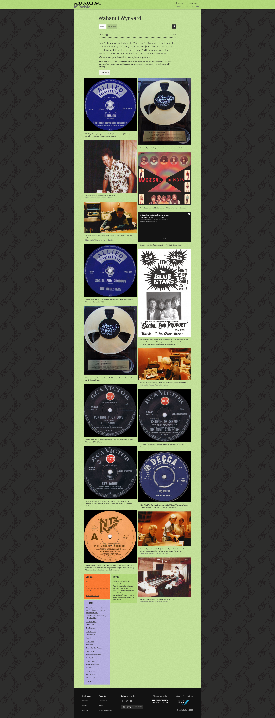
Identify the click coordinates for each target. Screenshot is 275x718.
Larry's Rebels (90, 651)
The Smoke (89, 645)
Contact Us (103, 701)
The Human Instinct (92, 665)
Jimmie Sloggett (91, 661)
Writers (101, 705)
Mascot (88, 638)
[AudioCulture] (87, 5)
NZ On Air (183, 702)
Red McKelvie (90, 635)
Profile (102, 26)
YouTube (130, 701)
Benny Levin (90, 641)
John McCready (91, 631)
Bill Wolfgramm (91, 621)
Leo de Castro (90, 671)
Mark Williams (90, 675)
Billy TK (88, 668)
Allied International (92, 595)
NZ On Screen (160, 701)
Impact (88, 591)
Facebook (174, 26)
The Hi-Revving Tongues (94, 648)
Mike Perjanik (90, 678)
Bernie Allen (90, 625)
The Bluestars (90, 628)
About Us (102, 696)
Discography (112, 26)
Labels (84, 705)
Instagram (126, 701)
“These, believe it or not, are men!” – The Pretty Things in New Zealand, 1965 (95, 610)
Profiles (85, 701)
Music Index (86, 696)
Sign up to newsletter (134, 707)
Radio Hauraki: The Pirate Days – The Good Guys (96, 617)
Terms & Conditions (106, 710)
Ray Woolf (89, 658)
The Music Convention (93, 655)
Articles (85, 710)
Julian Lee (89, 681)
